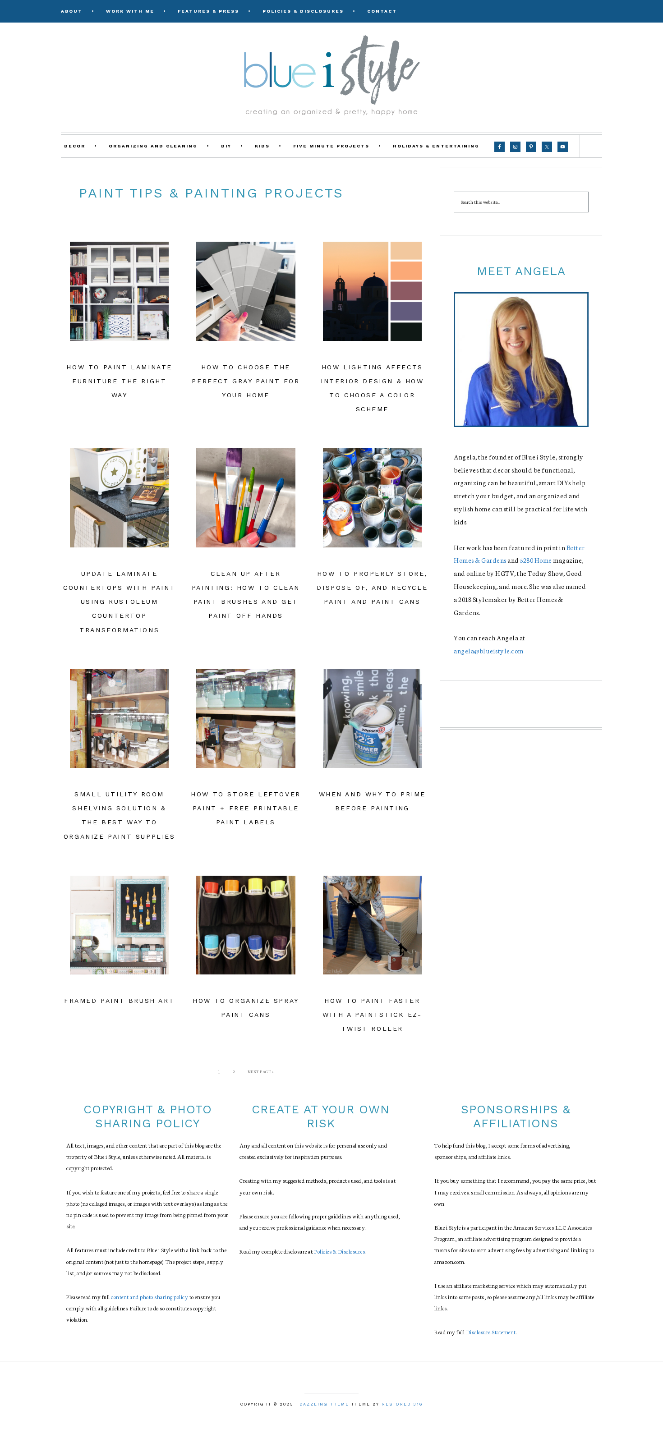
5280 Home (536, 560)
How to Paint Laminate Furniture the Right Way (119, 381)
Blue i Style (331, 74)
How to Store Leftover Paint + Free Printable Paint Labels (246, 808)
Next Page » (261, 1071)
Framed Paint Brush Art (119, 1000)
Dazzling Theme (324, 1404)
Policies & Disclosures (339, 1251)
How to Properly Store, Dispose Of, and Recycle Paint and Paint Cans (372, 587)
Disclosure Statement (491, 1332)
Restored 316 (402, 1404)
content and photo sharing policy (149, 1296)
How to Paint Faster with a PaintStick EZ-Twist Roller (372, 1014)
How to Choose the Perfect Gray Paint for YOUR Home (245, 381)
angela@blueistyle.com (489, 650)
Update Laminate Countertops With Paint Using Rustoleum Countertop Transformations (119, 602)
